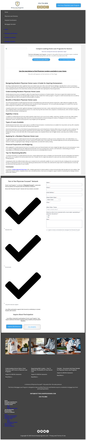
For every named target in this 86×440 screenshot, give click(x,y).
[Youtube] (44, 7)
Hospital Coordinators (11, 20)
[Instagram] (47, 7)
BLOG (8, 407)
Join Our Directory (9, 409)
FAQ (8, 405)
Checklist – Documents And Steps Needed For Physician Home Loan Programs (68, 369)
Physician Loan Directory (11, 16)
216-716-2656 (43, 3)
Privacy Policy (8, 411)
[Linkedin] (38, 7)
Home (6, 12)
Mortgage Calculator (10, 24)
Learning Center (9, 404)
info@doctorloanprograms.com (43, 393)
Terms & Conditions (10, 412)
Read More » (8, 377)
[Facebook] (41, 7)
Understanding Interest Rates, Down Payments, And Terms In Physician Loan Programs (16, 370)
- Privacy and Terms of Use (57, 436)
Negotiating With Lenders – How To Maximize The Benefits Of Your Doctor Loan (41, 370)
